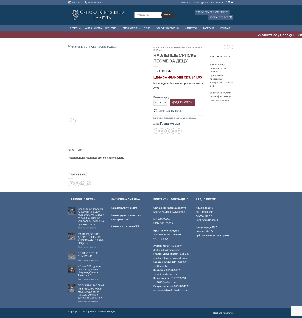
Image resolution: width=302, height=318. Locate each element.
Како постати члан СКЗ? (125, 226)
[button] (212, 12)
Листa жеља (217, 2)
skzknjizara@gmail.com (165, 273)
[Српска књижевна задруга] (99, 14)
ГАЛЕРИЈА (208, 28)
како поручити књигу (220, 99)
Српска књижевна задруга (169, 207)
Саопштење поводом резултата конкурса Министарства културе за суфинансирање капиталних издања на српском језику (91, 216)
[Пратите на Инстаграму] (229, 2)
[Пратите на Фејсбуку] (226, 2)
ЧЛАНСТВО (191, 28)
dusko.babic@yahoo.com (166, 249)
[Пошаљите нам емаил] (82, 183)
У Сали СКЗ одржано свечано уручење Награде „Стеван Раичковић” (90, 271)
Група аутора (170, 123)
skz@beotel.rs (160, 265)
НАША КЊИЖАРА (93, 28)
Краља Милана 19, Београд (169, 211)
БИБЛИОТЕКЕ (130, 28)
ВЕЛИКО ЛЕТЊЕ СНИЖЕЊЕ (88, 255)
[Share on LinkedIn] (179, 131)
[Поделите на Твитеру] (162, 131)
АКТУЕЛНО (111, 28)
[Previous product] (231, 47)
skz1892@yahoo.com (164, 282)
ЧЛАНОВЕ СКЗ (179, 77)
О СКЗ (147, 28)
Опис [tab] (71, 150)
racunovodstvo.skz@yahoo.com (170, 290)
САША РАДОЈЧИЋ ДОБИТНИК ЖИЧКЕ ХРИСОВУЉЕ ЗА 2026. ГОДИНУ (91, 239)
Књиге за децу (161, 97)
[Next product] (226, 47)
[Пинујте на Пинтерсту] (173, 131)
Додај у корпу (182, 102)
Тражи (167, 14)
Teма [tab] (79, 150)
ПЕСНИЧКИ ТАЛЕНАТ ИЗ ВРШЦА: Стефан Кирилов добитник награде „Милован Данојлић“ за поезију (91, 291)
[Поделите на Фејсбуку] (156, 131)
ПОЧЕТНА (75, 28)
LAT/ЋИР (184, 2)
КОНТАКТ (225, 28)
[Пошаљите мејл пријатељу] (167, 131)
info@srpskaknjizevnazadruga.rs (171, 257)
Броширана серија (173, 118)
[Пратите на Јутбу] (232, 2)
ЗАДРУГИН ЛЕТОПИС (167, 28)
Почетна (158, 47)
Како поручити (201, 2)
